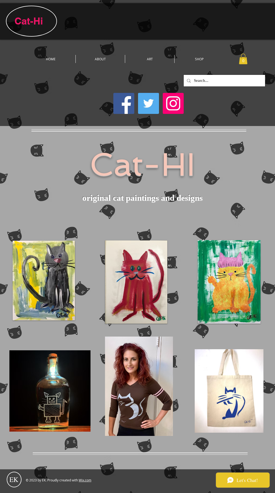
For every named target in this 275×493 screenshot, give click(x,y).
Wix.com (85, 480)
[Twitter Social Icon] (148, 103)
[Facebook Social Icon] (123, 103)
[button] (243, 59)
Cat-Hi (29, 21)
